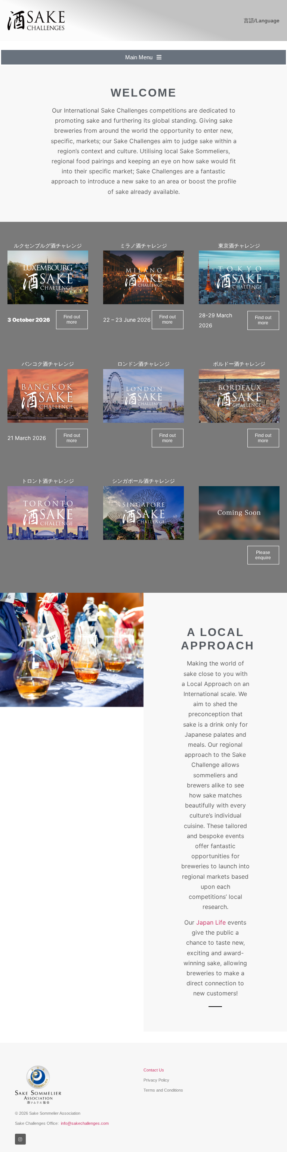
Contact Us (154, 1070)
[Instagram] (20, 1139)
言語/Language (262, 20)
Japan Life (211, 922)
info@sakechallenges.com (85, 1123)
